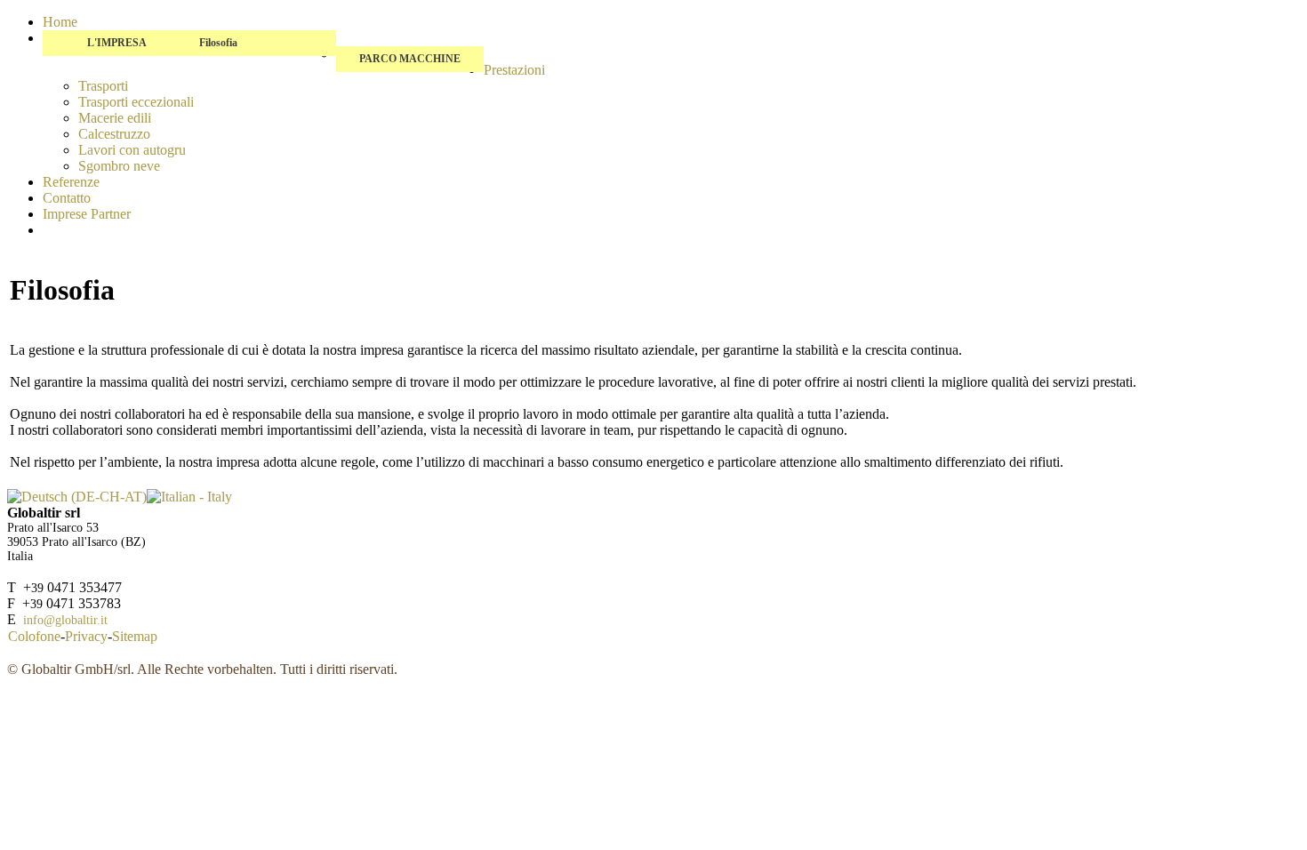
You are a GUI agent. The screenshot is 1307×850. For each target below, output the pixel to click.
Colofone (34, 636)
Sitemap (134, 636)
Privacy (86, 636)
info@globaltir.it (65, 620)
